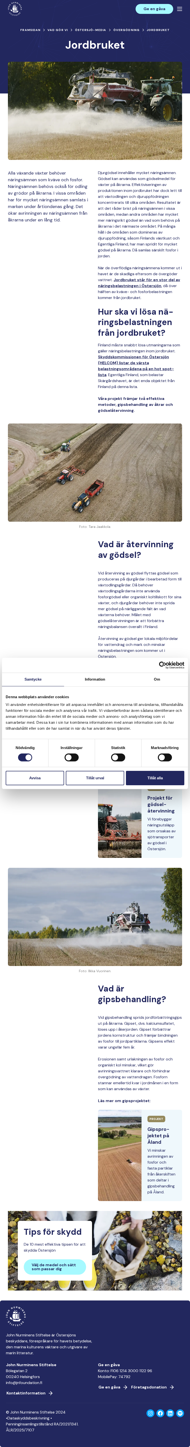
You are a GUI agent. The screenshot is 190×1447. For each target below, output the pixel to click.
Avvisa (35, 778)
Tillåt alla (155, 778)
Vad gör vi (58, 30)
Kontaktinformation (26, 1393)
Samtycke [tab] (33, 679)
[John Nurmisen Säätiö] (15, 9)
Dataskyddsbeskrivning (28, 1418)
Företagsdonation (149, 1387)
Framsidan (30, 30)
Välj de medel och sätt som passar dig (54, 1266)
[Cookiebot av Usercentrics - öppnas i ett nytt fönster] (162, 665)
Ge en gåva (154, 8)
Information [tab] (95, 679)
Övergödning (126, 30)
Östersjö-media (90, 30)
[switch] (72, 759)
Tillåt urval (95, 778)
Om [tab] (157, 679)
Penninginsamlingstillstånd (29, 1424)
